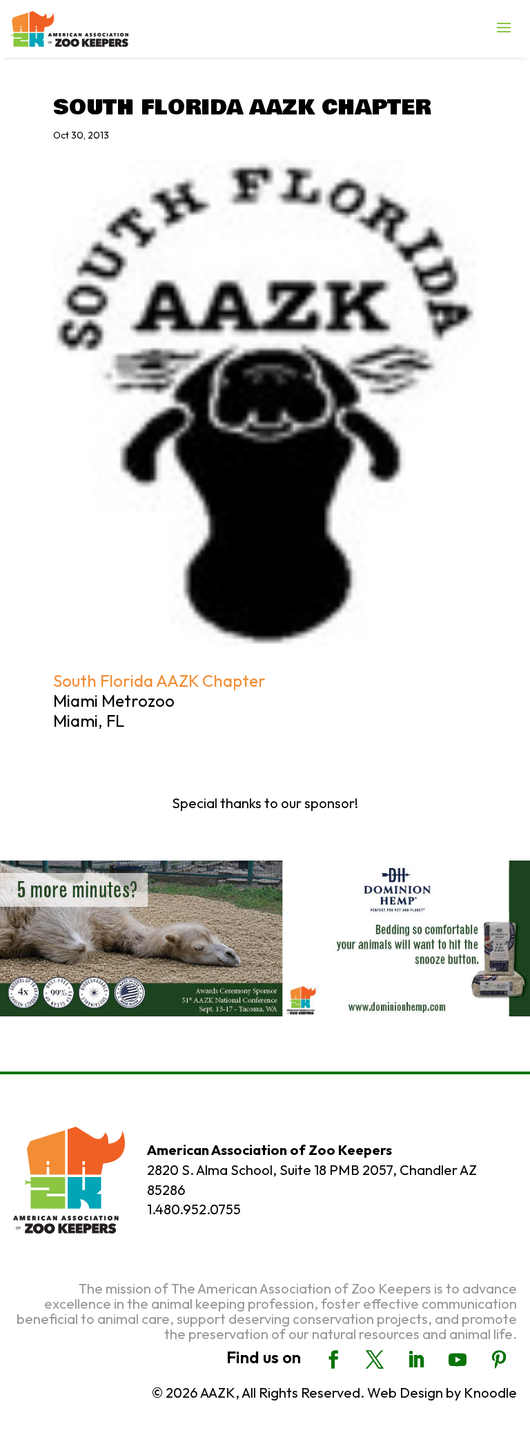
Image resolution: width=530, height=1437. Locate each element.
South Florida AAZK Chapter (159, 680)
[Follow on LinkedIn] (416, 1360)
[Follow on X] (375, 1360)
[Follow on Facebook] (333, 1360)
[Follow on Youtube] (457, 1360)
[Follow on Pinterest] (499, 1360)
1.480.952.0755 (194, 1209)
